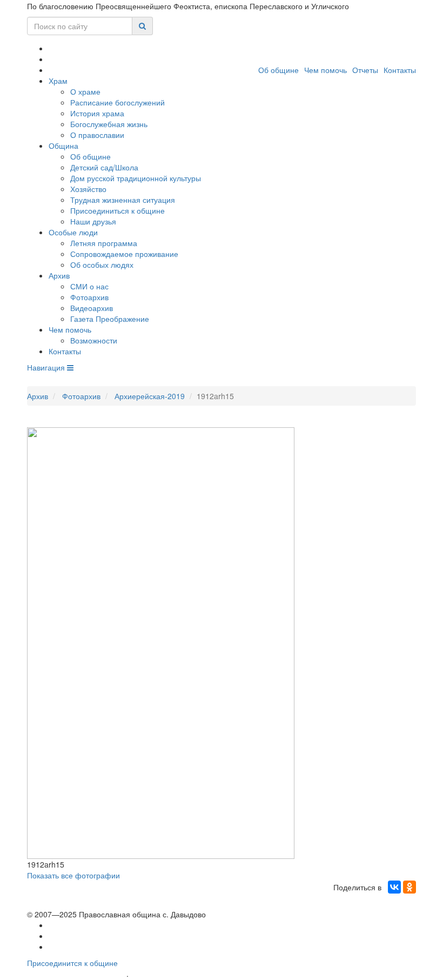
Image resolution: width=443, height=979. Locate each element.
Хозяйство (88, 188)
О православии (97, 134)
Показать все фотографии (73, 875)
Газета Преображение (109, 318)
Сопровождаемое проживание (124, 253)
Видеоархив (91, 307)
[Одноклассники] (409, 887)
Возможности (93, 340)
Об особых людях (101, 264)
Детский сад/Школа (104, 167)
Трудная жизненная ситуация (122, 199)
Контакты (400, 69)
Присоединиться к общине (117, 210)
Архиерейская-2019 (150, 396)
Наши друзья (93, 221)
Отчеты (365, 69)
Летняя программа (103, 242)
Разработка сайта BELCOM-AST (76, 973)
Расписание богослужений (117, 102)
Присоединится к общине (72, 962)
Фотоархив (89, 297)
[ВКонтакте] (394, 887)
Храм (58, 80)
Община (63, 145)
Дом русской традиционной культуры (135, 178)
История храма (97, 113)
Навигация (47, 367)
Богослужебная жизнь (108, 123)
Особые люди (73, 232)
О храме (85, 91)
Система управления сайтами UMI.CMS (192, 973)
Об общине (278, 69)
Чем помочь (325, 69)
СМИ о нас (89, 286)
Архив (59, 275)
